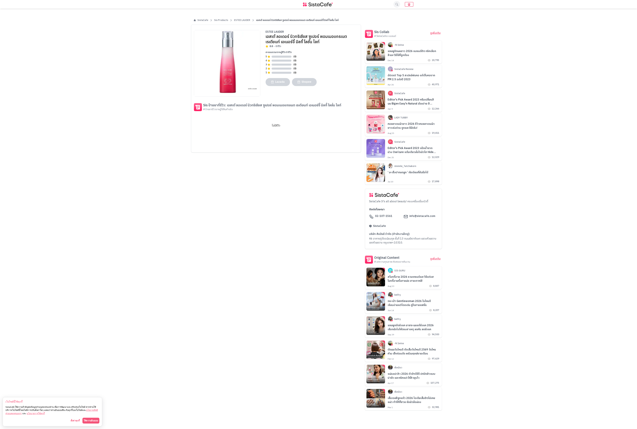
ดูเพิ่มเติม (435, 33)
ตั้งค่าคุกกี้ (75, 420)
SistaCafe (202, 20)
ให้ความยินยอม (91, 420)
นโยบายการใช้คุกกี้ (36, 413)
